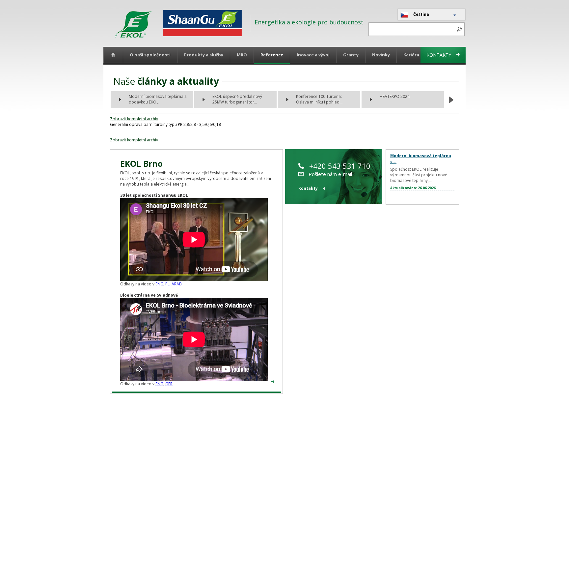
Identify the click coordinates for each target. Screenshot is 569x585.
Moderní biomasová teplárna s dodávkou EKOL (157, 99)
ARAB (177, 284)
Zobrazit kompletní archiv (134, 119)
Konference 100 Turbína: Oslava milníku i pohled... (319, 99)
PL (167, 284)
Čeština (421, 14)
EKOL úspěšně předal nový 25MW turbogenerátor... (237, 99)
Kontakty (438, 55)
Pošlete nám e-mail (330, 174)
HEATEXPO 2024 (395, 96)
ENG (159, 284)
